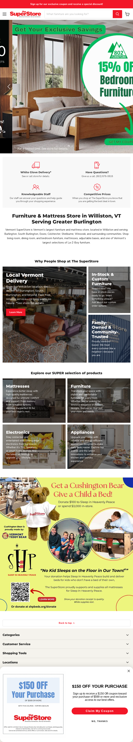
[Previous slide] (9, 86)
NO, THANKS (100, 721)
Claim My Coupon (100, 710)
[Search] (117, 14)
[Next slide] (123, 86)
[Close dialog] (128, 671)
